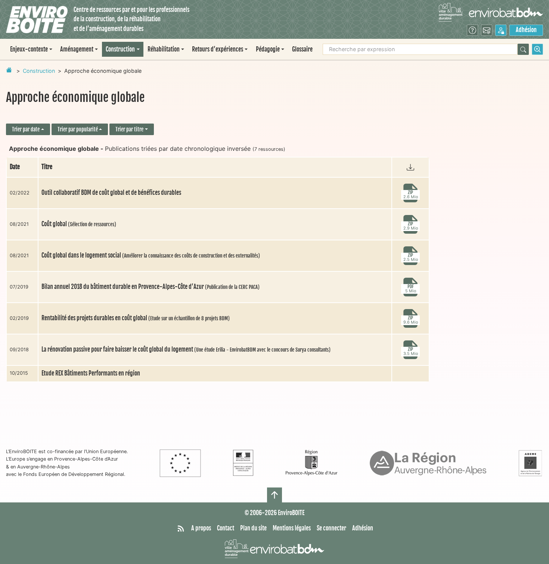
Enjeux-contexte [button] (29, 49)
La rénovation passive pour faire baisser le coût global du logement (186, 349)
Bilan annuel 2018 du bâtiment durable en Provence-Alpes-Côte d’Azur (150, 286)
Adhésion (526, 30)
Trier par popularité (78, 129)
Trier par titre (129, 129)
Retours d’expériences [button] (217, 49)
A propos (201, 528)
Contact (225, 528)
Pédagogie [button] (268, 49)
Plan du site (253, 528)
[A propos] (472, 30)
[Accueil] (37, 19)
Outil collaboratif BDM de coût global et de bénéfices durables (111, 192)
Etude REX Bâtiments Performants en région (90, 373)
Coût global (78, 224)
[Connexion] (500, 30)
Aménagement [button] (76, 49)
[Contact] (486, 30)
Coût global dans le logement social (150, 255)
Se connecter (331, 528)
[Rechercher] (523, 49)
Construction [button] (120, 49)
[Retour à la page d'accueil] (9, 70)
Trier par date (26, 129)
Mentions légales (292, 528)
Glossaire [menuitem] (302, 49)
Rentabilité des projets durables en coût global (135, 318)
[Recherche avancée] (537, 49)
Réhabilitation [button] (164, 49)
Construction (39, 71)
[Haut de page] (274, 494)
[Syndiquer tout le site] (180, 528)
